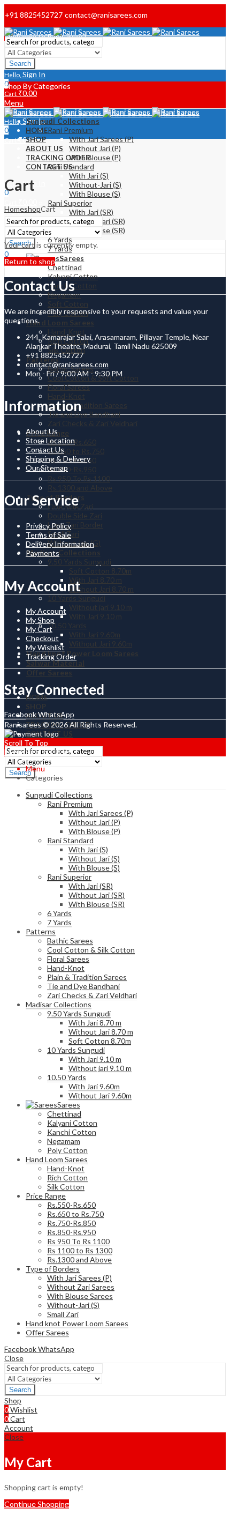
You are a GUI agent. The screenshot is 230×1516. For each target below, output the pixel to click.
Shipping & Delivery (58, 458)
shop (32, 208)
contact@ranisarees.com (67, 364)
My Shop (40, 620)
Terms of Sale (48, 534)
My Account (46, 610)
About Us (42, 431)
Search (20, 64)
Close (59, 751)
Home (14, 208)
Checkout (42, 638)
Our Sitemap (47, 467)
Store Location (50, 440)
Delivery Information (60, 543)
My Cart (39, 629)
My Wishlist (45, 647)
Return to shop (29, 261)
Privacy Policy (48, 525)
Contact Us (45, 449)
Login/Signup (26, 751)
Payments (42, 553)
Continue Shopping (36, 1503)
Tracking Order (51, 656)
